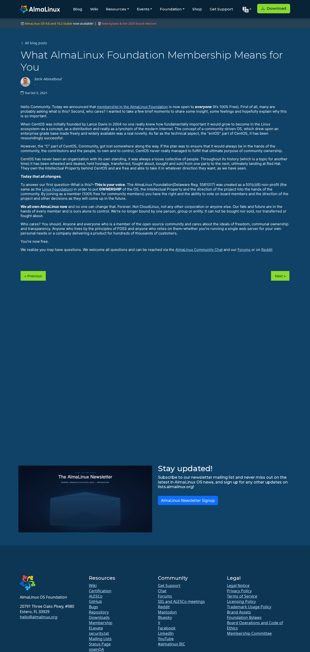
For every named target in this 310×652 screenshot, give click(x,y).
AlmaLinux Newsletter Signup (188, 500)
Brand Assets (239, 612)
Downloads (99, 617)
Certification (100, 590)
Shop (197, 9)
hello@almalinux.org (38, 617)
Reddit (266, 249)
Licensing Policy (241, 601)
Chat (162, 590)
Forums (244, 249)
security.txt (99, 633)
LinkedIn (166, 633)
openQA (96, 649)
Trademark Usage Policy (249, 606)
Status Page (100, 644)
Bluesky (165, 617)
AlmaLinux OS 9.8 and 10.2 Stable (48, 23)
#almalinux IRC (171, 644)
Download (276, 8)
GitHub (95, 601)
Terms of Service (242, 596)
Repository (99, 612)
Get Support (221, 9)
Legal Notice (238, 585)
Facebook (167, 628)
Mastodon (167, 612)
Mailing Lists (100, 638)
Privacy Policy (239, 590)
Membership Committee (249, 633)
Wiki (94, 9)
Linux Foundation (56, 189)
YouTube (166, 638)
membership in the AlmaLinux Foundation (132, 106)
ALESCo (95, 596)
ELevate (96, 628)
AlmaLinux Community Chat (199, 249)
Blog (77, 9)
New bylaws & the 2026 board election (129, 23)
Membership (100, 622)
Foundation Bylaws (244, 617)
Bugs (93, 606)
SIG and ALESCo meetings (181, 601)
